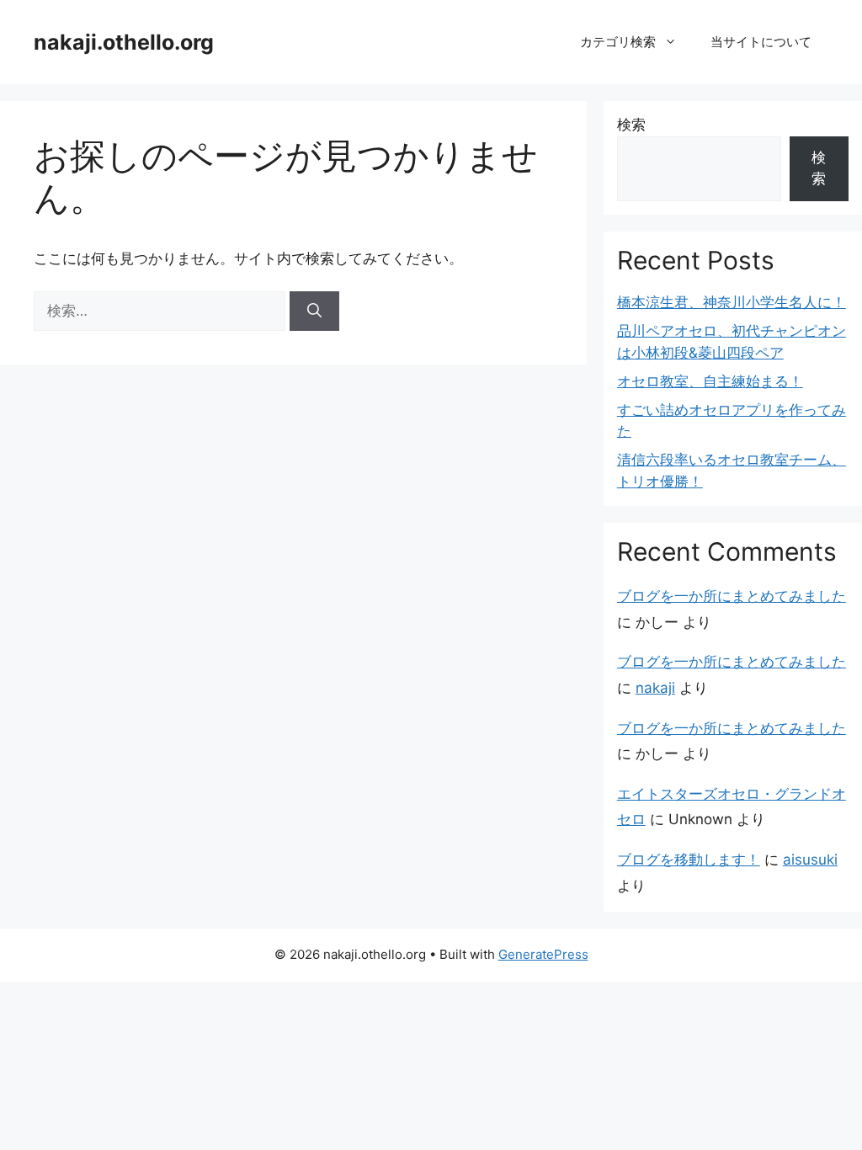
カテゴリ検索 (618, 42)
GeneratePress (543, 954)
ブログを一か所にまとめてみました (731, 596)
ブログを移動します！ (688, 859)
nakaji (655, 687)
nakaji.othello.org (124, 42)
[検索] (314, 311)
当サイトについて (760, 42)
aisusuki (810, 859)
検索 (631, 124)
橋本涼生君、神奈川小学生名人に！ (731, 302)
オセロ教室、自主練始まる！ (710, 381)
